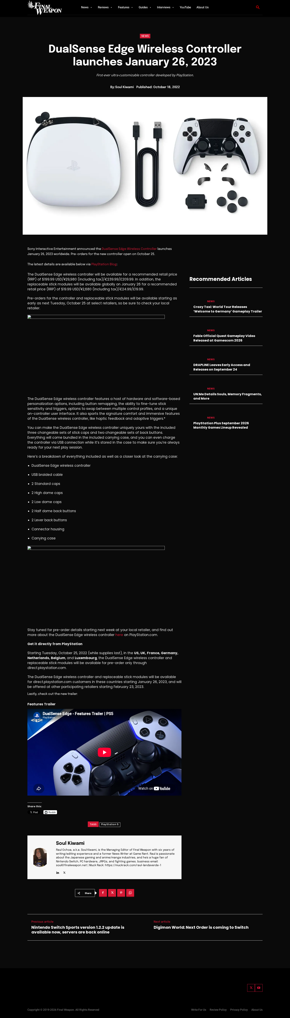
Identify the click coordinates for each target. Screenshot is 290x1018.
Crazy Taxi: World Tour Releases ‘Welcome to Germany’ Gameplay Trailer (227, 309)
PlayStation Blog (104, 264)
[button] (258, 7)
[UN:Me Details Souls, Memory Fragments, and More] (196, 384)
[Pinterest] (121, 893)
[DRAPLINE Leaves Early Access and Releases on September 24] (196, 355)
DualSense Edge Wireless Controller (129, 249)
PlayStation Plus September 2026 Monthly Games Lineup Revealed (221, 425)
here (119, 634)
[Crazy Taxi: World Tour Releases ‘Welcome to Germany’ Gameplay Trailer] (196, 297)
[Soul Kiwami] (42, 857)
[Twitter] (251, 988)
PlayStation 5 (110, 824)
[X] (64, 871)
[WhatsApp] (130, 893)
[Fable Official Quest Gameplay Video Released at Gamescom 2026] (196, 326)
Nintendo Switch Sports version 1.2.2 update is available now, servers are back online (77, 929)
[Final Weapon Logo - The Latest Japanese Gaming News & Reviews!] (49, 7)
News (145, 36)
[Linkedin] (57, 871)
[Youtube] (259, 988)
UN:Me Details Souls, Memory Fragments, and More (227, 396)
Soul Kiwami (124, 87)
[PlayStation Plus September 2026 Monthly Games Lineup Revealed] (196, 414)
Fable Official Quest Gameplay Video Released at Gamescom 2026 (224, 338)
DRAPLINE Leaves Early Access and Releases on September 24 (221, 367)
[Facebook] (103, 893)
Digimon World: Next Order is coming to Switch (201, 927)
